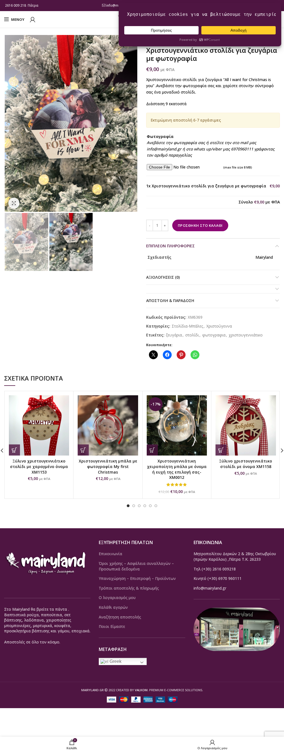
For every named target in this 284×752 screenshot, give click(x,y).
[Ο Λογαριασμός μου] (32, 19)
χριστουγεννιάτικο (246, 335)
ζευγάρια (174, 335)
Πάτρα (33, 5)
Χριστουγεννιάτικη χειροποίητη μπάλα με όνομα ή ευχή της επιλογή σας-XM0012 (177, 469)
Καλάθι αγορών (113, 607)
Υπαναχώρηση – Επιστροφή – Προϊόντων (137, 578)
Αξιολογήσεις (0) (163, 277)
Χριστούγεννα (219, 326)
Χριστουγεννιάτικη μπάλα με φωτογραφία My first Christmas (108, 466)
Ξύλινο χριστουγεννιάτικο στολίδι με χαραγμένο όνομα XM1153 (39, 466)
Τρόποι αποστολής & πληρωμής (129, 588)
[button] (83, 450)
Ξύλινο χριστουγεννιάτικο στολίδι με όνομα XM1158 (245, 463)
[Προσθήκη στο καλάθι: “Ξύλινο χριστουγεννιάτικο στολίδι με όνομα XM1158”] (221, 450)
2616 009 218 (15, 5)
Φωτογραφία (160, 136)
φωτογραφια (213, 335)
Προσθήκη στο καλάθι (200, 225)
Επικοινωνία (110, 553)
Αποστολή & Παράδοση (170, 300)
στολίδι (192, 335)
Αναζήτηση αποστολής (120, 617)
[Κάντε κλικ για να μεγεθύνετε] (13, 203)
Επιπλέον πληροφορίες (170, 245)
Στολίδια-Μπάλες (187, 326)
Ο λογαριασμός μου (117, 597)
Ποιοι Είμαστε (112, 626)
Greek (114, 661)
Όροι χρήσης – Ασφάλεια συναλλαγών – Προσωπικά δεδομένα (136, 566)
